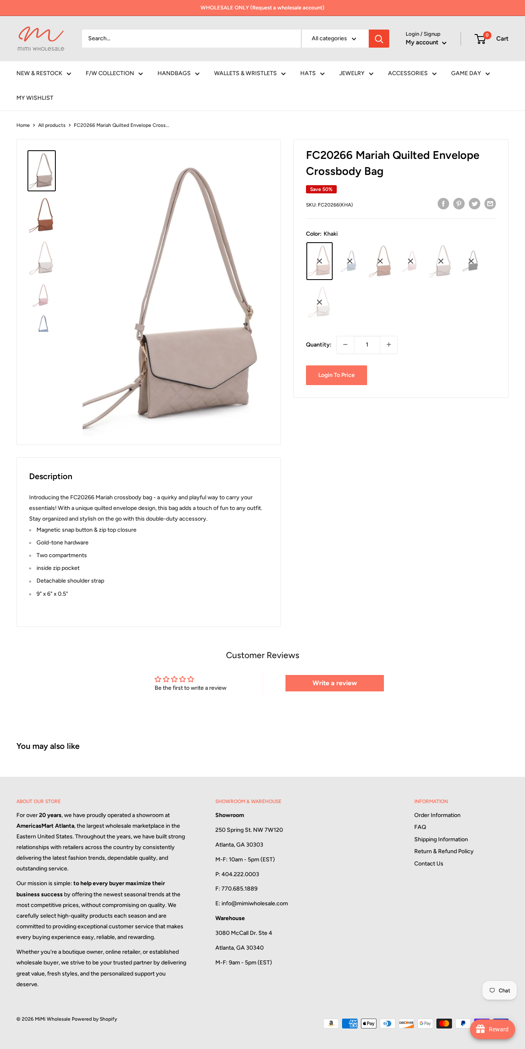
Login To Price (336, 374)
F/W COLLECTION (110, 73)
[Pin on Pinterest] (459, 203)
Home (23, 125)
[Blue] (350, 261)
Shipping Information (441, 839)
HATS (308, 73)
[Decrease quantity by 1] (345, 344)
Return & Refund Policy (444, 851)
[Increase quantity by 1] (388, 344)
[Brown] (380, 261)
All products (52, 125)
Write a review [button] (335, 683)
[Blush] (410, 261)
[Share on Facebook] (443, 203)
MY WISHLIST (34, 97)
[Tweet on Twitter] (474, 203)
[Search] (379, 39)
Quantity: (318, 344)
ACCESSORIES (408, 73)
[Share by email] (490, 203)
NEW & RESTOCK (39, 73)
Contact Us (428, 863)
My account (423, 42)
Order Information (437, 815)
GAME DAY (466, 73)
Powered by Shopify (94, 1019)
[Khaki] (319, 261)
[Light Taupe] (441, 261)
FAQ (420, 827)
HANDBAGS (174, 73)
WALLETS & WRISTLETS (245, 73)
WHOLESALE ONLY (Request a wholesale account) (262, 8)
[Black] (471, 261)
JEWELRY (352, 73)
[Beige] (319, 302)
